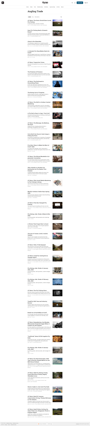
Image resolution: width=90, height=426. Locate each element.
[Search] (72, 2)
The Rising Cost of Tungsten (36, 92)
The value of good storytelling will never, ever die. (38, 206)
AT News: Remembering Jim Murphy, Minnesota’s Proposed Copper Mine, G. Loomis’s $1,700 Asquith (39, 323)
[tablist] (34, 17)
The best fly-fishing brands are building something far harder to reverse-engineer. (39, 115)
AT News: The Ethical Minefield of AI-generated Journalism (39, 157)
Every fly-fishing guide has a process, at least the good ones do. (39, 64)
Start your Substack (42, 423)
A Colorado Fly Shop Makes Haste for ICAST (38, 51)
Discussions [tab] (37, 16)
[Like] (28, 153)
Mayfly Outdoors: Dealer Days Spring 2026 (38, 192)
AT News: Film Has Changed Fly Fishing (37, 203)
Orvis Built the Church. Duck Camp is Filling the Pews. (38, 134)
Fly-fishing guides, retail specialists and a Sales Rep (38, 217)
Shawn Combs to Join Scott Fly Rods (38, 387)
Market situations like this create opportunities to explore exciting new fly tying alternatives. (38, 95)
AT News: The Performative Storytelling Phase (36, 82)
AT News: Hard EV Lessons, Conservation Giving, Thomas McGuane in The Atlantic (39, 398)
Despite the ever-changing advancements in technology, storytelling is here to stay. (37, 127)
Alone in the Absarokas (34, 41)
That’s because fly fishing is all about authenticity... (38, 183)
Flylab (32, 25)
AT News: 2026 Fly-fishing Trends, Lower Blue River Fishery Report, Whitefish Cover (38, 374)
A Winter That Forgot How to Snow (38, 224)
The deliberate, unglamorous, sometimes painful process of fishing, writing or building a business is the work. (39, 43)
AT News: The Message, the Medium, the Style (38, 123)
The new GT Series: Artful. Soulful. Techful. (38, 234)
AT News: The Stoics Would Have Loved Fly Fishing (39, 21)
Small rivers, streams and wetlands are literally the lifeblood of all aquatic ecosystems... (38, 414)
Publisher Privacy (9, 423)
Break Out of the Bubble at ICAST (37, 312)
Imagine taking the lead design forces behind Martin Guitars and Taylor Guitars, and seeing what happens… (39, 389)
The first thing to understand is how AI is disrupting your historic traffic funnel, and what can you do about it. (39, 106)
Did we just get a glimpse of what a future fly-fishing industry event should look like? (39, 195)
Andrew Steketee (36, 25)
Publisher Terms (15, 423)
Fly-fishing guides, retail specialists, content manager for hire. (39, 272)
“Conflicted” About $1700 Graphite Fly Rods (39, 337)
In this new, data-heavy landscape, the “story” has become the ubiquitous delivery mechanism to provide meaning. (39, 85)
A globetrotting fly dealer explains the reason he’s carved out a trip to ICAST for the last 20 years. (38, 173)
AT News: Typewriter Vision (36, 62)
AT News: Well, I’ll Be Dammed (37, 245)
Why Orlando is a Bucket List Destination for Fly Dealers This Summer (37, 169)
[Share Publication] (75, 2)
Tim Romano (44, 25)
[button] (27, 6)
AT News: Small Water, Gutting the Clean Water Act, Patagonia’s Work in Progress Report (39, 410)
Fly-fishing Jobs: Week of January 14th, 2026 (38, 348)
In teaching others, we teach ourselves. (36, 23)
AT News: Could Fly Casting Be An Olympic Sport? (38, 256)
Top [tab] (32, 16)
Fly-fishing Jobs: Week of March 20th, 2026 (39, 214)
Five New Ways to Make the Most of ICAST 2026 (38, 146)
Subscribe (80, 2)
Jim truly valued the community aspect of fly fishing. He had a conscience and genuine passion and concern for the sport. (39, 327)
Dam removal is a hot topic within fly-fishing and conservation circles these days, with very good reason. (39, 247)
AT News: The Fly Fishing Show (37, 290)
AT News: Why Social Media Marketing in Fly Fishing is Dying (39, 181)
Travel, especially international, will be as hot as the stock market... (38, 378)
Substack (77, 423)
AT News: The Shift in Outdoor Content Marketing (39, 103)
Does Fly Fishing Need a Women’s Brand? (37, 31)
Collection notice (13, 424)
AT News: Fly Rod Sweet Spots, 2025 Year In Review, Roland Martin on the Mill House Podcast (39, 360)
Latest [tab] (29, 16)
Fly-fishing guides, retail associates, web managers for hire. (39, 351)
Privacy (6, 424)
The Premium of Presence (35, 72)
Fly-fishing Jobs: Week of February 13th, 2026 (38, 280)
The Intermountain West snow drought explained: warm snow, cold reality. (38, 226)
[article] (45, 23)
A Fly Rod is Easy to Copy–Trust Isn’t (39, 113)
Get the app (50, 423)
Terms (9, 424)
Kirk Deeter (43, 185)
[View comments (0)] (36, 89)
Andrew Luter (37, 36)
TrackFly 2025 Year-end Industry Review (37, 302)
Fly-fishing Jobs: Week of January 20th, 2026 (38, 269)
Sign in (86, 2)
